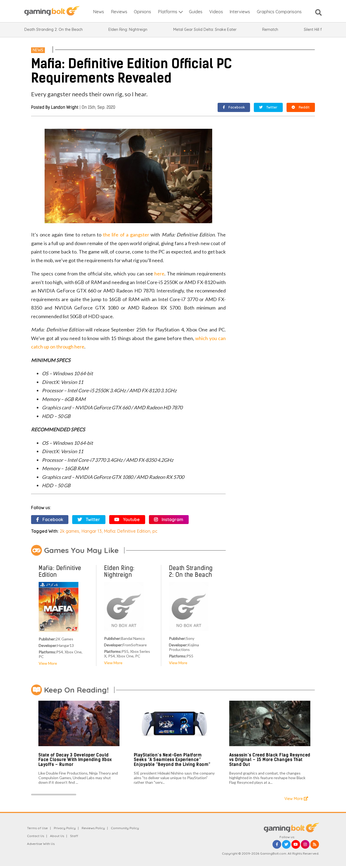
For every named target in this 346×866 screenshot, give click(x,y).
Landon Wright (64, 107)
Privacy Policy (65, 828)
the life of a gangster (126, 235)
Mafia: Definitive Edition (127, 531)
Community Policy (125, 828)
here (159, 273)
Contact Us (35, 836)
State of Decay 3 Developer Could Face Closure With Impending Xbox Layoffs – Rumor (75, 759)
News (38, 50)
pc (154, 531)
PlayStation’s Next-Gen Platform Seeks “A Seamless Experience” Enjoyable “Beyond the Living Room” (172, 759)
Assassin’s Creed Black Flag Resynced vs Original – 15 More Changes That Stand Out (269, 759)
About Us (57, 836)
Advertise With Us (41, 844)
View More (48, 663)
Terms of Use (37, 828)
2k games (69, 531)
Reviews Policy (93, 828)
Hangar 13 (91, 531)
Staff (74, 836)
